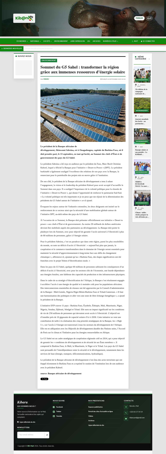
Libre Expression (77, 41)
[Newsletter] (47, 435)
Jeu (88, 41)
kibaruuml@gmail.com (137, 418)
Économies (21, 41)
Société (46, 41)
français (139, 18)
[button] (135, 41)
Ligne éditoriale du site (27, 422)
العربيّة (149, 18)
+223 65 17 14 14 (136, 412)
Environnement (61, 41)
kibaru (46, 79)
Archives (96, 41)
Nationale (34, 41)
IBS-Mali (30, 446)
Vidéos (90, 416)
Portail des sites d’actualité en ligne (100, 411)
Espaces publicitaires (95, 407)
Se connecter (149, 41)
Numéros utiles (110, 41)
